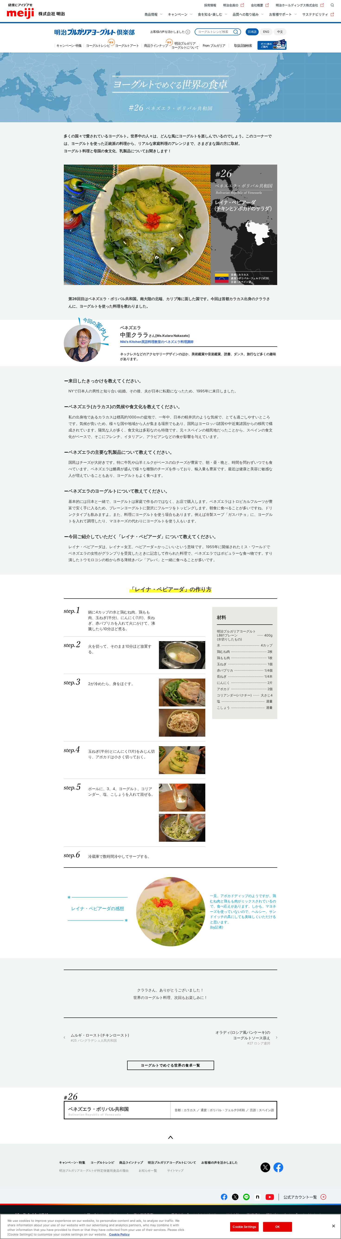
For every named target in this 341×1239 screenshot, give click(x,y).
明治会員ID (230, 5)
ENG (266, 31)
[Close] (333, 1226)
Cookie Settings (244, 1227)
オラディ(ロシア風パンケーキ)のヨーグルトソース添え (243, 1037)
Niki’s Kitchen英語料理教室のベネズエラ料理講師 (156, 342)
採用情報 (210, 5)
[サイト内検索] (331, 5)
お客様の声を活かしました (167, 31)
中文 (280, 31)
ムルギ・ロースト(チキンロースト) (100, 1037)
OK (277, 1227)
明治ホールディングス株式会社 (297, 5)
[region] (170, 1226)
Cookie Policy (119, 1234)
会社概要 (257, 5)
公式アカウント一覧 (300, 1197)
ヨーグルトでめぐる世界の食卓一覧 (170, 1065)
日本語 (252, 31)
